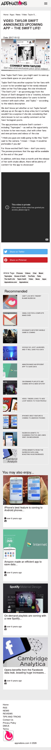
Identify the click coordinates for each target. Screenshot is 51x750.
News (18, 14)
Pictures (19, 273)
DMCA (6, 725)
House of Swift (20, 276)
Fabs (39, 276)
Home (5, 14)
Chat (34, 273)
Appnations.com (10, 282)
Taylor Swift (21, 279)
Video (31, 279)
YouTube (31, 276)
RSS (5, 707)
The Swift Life (9, 279)
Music (41, 273)
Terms (6, 728)
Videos (27, 273)
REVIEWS (8, 713)
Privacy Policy (9, 722)
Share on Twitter (17, 251)
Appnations (23, 282)
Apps (12, 14)
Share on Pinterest (18, 260)
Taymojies (8, 276)
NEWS (6, 710)
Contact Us (8, 719)
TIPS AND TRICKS (12, 716)
